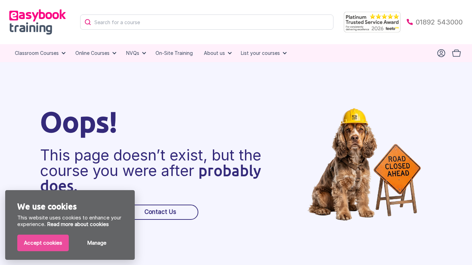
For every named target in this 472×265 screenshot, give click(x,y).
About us (214, 53)
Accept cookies (43, 242)
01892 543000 (439, 22)
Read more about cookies (78, 224)
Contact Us (160, 211)
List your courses (260, 53)
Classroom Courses (37, 53)
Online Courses (92, 53)
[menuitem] (174, 53)
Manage (96, 242)
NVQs (132, 53)
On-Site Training (174, 53)
